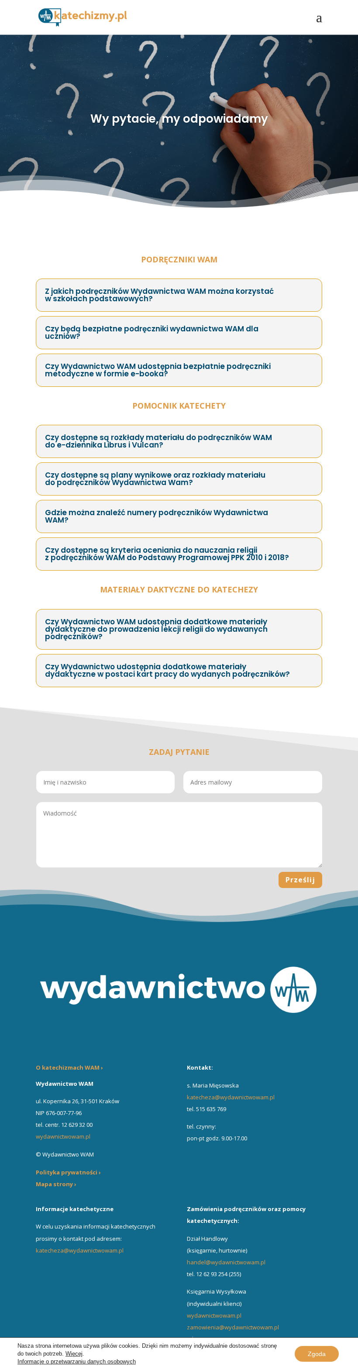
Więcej (74, 1353)
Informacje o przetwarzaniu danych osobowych (76, 1361)
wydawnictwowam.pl (214, 1315)
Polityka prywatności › (68, 1172)
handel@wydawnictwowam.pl (226, 1262)
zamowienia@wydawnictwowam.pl (233, 1327)
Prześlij (300, 880)
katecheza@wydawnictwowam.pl (231, 1097)
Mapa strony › (56, 1184)
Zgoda (317, 1353)
